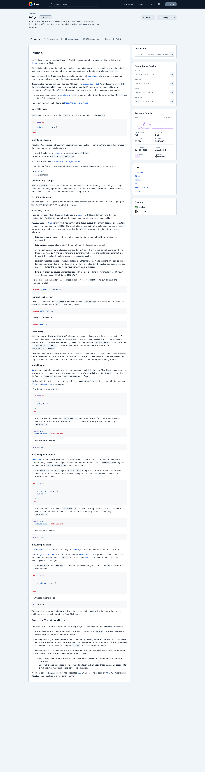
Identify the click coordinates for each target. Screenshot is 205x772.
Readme (138, 180)
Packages (128, 4)
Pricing (141, 4)
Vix (136, 184)
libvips (137, 191)
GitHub (137, 176)
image (32, 17)
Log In (171, 4)
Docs (151, 4)
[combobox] (74, 4)
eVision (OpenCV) (142, 187)
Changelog (139, 172)
